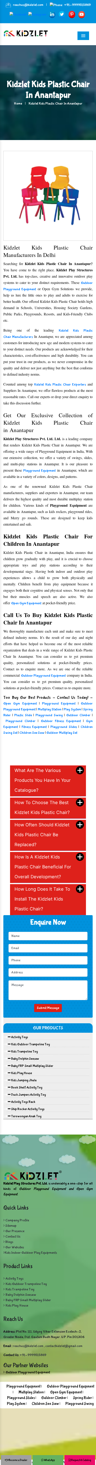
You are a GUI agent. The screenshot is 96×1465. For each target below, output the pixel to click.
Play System (72, 709)
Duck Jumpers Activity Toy (28, 1095)
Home (18, 103)
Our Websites (14, 1247)
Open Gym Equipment (26, 603)
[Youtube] (82, 14)
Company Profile (17, 1220)
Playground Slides (63, 727)
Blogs (9, 1242)
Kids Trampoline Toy (24, 1052)
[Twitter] (62, 14)
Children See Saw (32, 733)
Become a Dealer (17, 1460)
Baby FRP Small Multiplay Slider (31, 1066)
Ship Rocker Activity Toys (27, 1109)
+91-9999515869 (77, 5)
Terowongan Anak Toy (25, 1116)
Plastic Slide (23, 715)
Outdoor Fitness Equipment (62, 721)
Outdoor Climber (78, 715)
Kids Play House (21, 1073)
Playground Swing (49, 715)
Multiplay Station (50, 709)
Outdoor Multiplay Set (61, 733)
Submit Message (48, 1008)
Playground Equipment (39, 470)
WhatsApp (49, 1460)
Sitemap (11, 1226)
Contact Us (12, 1236)
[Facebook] (18, 14)
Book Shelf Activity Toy (26, 1088)
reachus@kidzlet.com (28, 5)
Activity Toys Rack (22, 1102)
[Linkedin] (52, 14)
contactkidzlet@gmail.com (63, 1346)
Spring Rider (82, 1398)
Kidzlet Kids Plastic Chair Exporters (60, 384)
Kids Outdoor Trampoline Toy (30, 1044)
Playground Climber (20, 721)
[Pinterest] (72, 14)
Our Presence (14, 1231)
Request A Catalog (81, 1460)
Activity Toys (19, 1037)
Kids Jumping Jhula (23, 1080)
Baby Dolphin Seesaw (24, 1059)
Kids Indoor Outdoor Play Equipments (31, 1253)
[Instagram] (37, 14)
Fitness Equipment (35, 727)
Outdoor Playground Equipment (43, 675)
